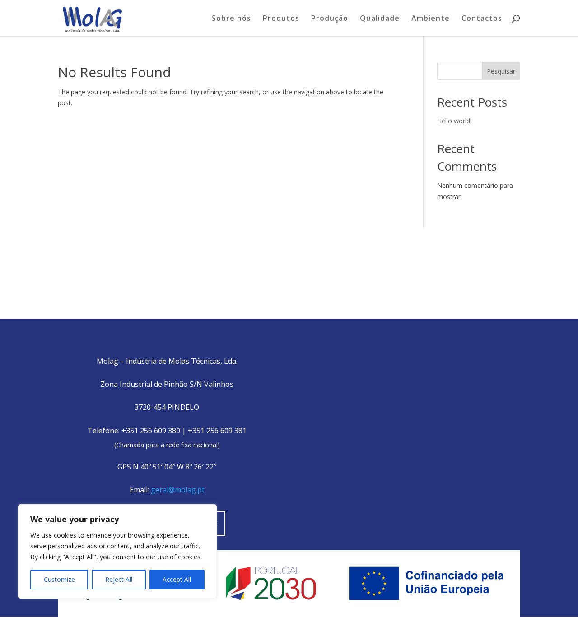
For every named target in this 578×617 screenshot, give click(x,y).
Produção (329, 19)
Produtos (281, 19)
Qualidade (380, 19)
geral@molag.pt (178, 490)
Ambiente (430, 19)
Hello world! (454, 120)
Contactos (481, 19)
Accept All (177, 579)
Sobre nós (231, 19)
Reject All (118, 579)
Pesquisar (501, 71)
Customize (59, 579)
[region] (117, 551)
